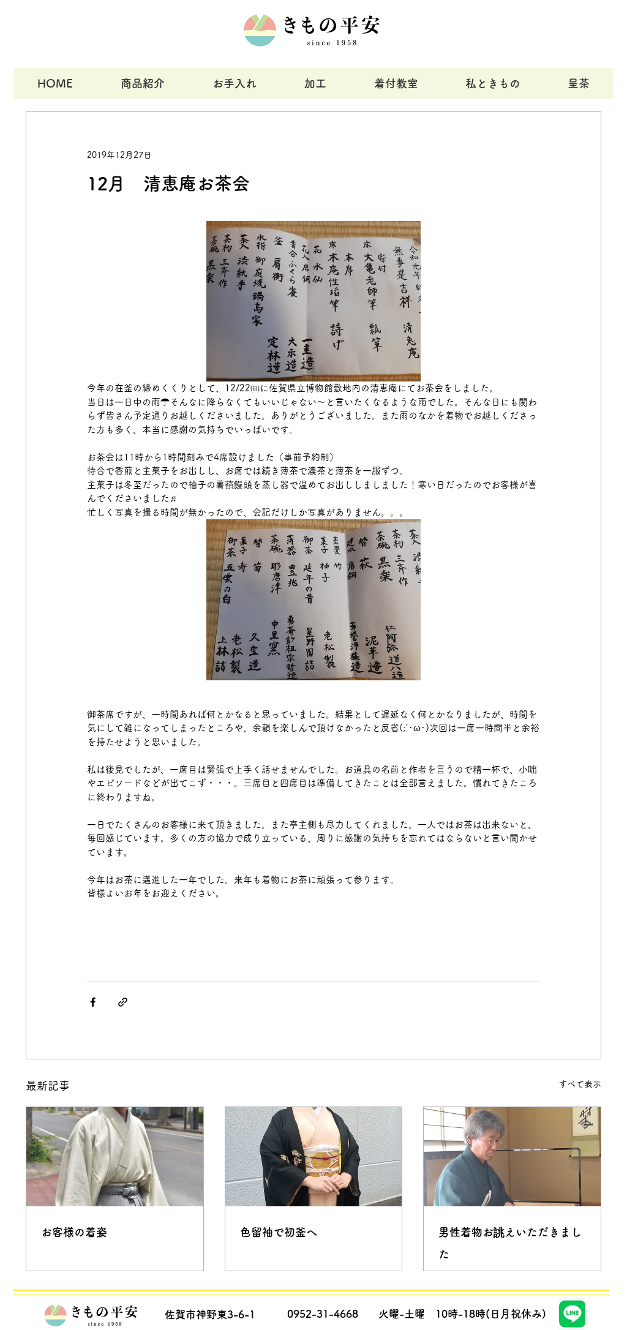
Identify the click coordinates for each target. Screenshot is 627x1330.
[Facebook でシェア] (93, 1002)
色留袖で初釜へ (278, 1232)
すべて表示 (579, 1084)
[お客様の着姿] (114, 1156)
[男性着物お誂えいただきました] (512, 1156)
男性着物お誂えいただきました (510, 1243)
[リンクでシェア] (123, 1002)
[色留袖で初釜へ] (313, 1156)
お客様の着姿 (74, 1232)
